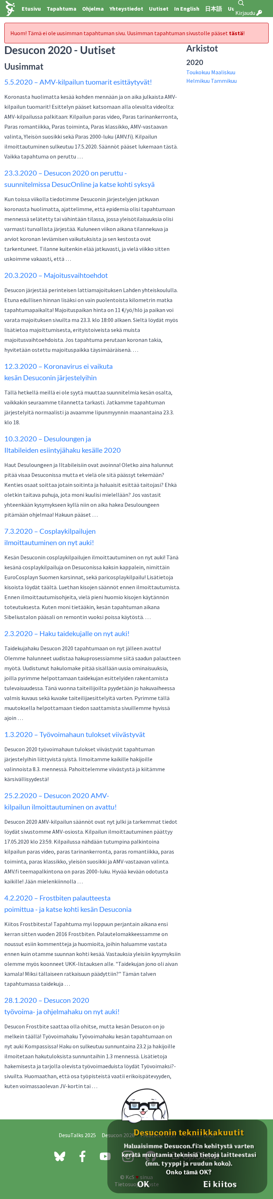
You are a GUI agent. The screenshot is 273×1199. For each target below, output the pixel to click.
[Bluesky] (59, 1156)
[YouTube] (105, 1156)
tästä (236, 33)
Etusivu (31, 8)
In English (186, 8)
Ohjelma (93, 8)
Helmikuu (198, 80)
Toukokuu (198, 72)
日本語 (213, 8)
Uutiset (158, 8)
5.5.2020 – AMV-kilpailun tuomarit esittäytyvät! (78, 81)
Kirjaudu (245, 12)
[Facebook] (82, 1156)
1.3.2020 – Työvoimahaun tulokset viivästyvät (74, 734)
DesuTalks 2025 (77, 1135)
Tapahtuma (61, 8)
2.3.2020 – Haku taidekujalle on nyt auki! (67, 633)
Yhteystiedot (126, 8)
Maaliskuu (223, 72)
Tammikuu (224, 80)
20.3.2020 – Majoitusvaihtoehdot (56, 275)
